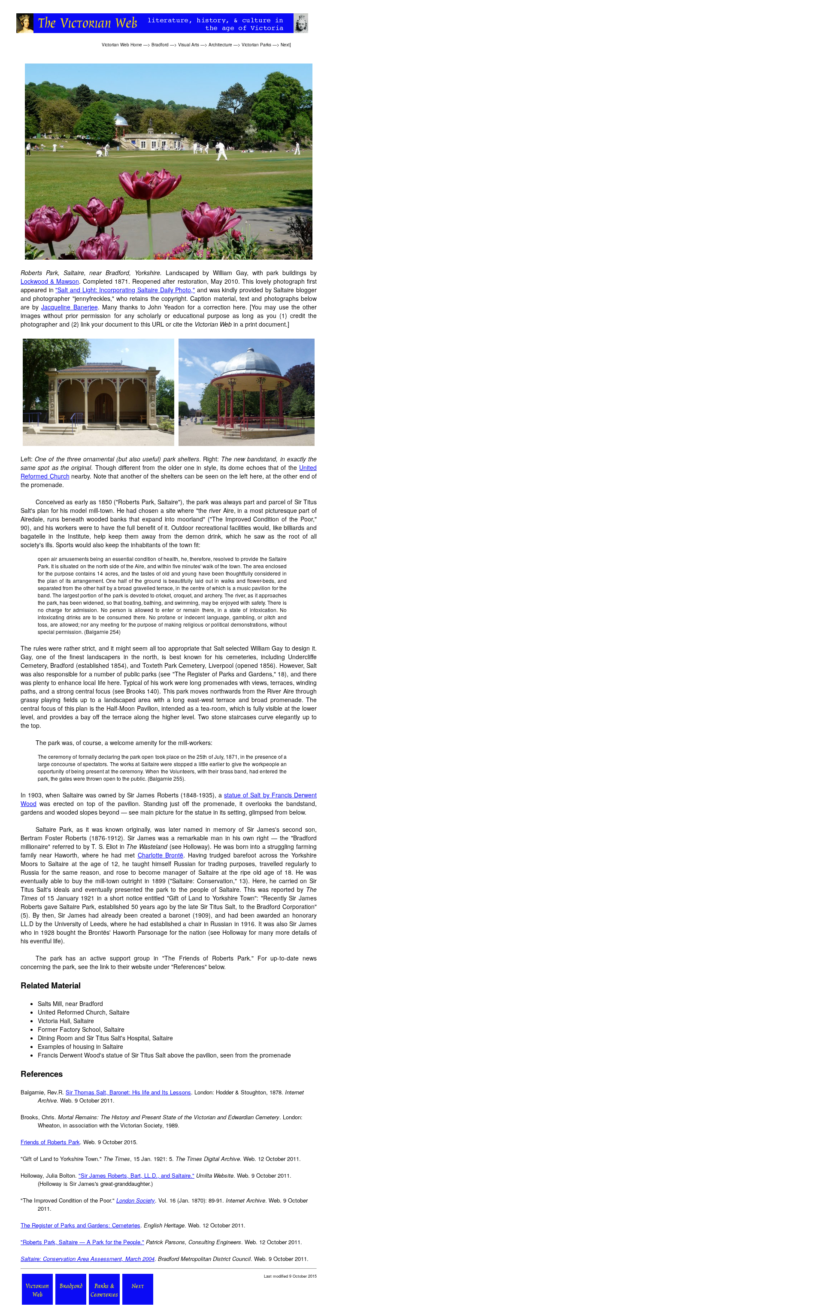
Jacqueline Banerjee (69, 307)
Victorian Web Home (122, 45)
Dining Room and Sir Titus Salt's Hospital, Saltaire (105, 1037)
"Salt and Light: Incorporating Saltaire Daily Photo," (125, 289)
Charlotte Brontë (161, 855)
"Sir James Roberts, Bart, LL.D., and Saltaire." (136, 1175)
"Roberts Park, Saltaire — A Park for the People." (82, 1242)
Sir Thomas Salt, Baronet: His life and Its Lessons (128, 1092)
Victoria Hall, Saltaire (66, 1020)
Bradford (160, 45)
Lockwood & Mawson (50, 281)
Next (285, 45)
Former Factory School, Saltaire (81, 1029)
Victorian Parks (256, 45)
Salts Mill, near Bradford (70, 1003)
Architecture (220, 45)
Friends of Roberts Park (50, 1142)
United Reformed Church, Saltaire (84, 1012)
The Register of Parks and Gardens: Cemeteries (80, 1225)
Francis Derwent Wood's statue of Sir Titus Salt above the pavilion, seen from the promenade (164, 1055)
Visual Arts (188, 45)
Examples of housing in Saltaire (80, 1046)
